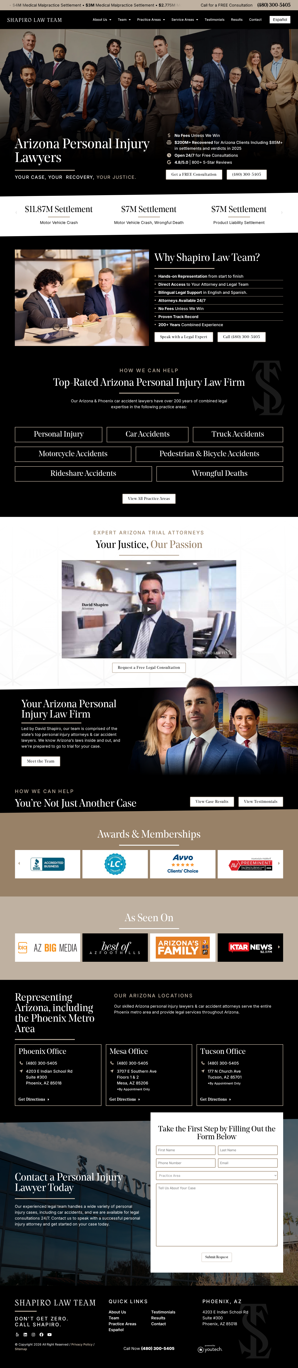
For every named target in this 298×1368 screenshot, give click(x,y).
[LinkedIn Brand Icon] (25, 1334)
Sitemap (21, 1349)
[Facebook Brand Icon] (41, 1334)
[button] (16, 212)
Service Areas (182, 19)
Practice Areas (149, 19)
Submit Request (216, 1257)
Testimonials (214, 19)
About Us (100, 19)
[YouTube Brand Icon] (49, 1334)
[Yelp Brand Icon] (17, 1334)
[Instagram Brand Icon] (33, 1334)
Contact (255, 19)
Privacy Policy (82, 1344)
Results (237, 19)
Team (122, 19)
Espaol (116, 1329)
